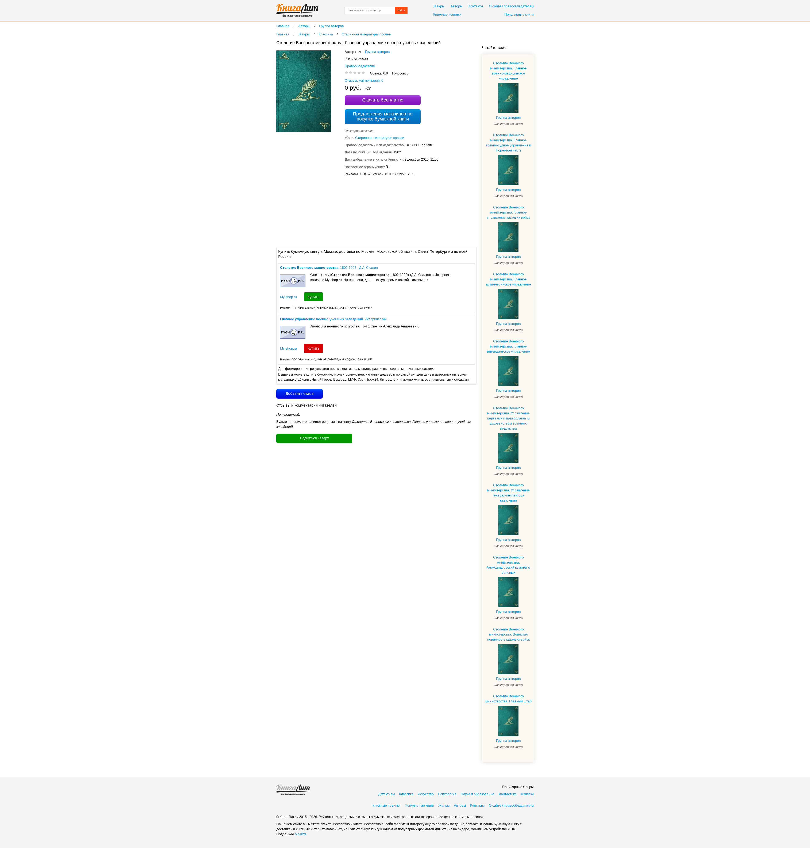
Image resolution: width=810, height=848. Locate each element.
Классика (406, 794)
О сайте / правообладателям (511, 6)
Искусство (426, 794)
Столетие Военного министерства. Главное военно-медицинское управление (508, 70)
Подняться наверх (314, 438)
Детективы (386, 794)
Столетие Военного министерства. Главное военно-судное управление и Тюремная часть (508, 142)
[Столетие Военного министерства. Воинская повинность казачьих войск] (508, 659)
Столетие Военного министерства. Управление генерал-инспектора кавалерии (508, 492)
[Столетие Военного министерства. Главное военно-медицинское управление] (508, 98)
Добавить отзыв (300, 393)
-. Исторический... (334, 319)
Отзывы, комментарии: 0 (364, 80)
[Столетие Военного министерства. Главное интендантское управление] (508, 371)
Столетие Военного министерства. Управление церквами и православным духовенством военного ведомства (508, 418)
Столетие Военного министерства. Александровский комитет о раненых (508, 565)
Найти (401, 10)
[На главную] (297, 10)
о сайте (300, 834)
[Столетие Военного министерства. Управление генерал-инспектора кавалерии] (508, 520)
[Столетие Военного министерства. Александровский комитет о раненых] (508, 592)
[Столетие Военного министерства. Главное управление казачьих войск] (508, 237)
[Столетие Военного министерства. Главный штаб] (508, 721)
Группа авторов (377, 52)
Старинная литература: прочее (379, 138)
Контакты (475, 6)
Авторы (457, 6)
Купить (313, 297)
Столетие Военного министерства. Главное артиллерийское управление (508, 279)
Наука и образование (477, 794)
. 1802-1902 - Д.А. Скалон (329, 267)
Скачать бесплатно (382, 100)
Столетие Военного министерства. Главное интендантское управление (508, 346)
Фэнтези (527, 794)
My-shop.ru (288, 297)
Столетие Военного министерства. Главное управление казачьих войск (508, 212)
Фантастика (507, 794)
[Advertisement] (353, 211)
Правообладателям (360, 66)
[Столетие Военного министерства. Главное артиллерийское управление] (508, 304)
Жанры (439, 6)
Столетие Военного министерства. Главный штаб (508, 698)
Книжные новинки (447, 14)
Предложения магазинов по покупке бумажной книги (382, 116)
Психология (447, 794)
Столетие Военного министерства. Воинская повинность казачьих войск (508, 634)
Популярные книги (519, 14)
